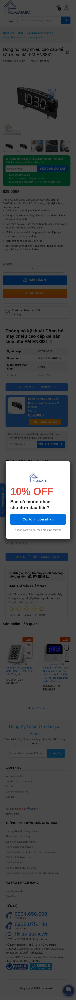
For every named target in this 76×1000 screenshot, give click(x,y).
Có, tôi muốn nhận (38, 519)
